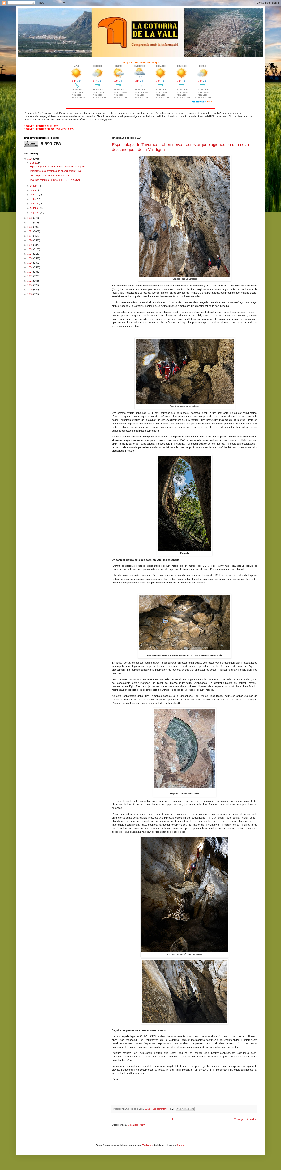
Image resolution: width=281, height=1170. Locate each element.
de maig (34, 194)
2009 (30, 289)
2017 (30, 253)
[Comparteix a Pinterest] (193, 1109)
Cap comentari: (160, 1109)
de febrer (35, 208)
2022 (30, 231)
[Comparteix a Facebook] (189, 1109)
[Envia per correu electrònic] (178, 1109)
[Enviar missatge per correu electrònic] (171, 1109)
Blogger (180, 1145)
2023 (30, 227)
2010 (30, 285)
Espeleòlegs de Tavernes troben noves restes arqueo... (58, 166)
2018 (30, 249)
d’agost (34, 162)
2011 (30, 280)
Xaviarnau (147, 1145)
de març (34, 203)
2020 (30, 240)
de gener (35, 212)
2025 (30, 218)
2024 (30, 222)
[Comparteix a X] (185, 1109)
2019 (30, 245)
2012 (30, 276)
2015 (30, 262)
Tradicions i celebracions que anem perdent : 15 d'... (57, 171)
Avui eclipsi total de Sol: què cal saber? (50, 175)
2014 (30, 267)
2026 (30, 158)
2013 (30, 271)
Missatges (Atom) (137, 1125)
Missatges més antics (245, 1119)
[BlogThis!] (182, 1109)
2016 (30, 258)
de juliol (34, 185)
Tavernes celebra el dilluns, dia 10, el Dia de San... (56, 180)
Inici (172, 1119)
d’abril (33, 199)
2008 (30, 294)
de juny (34, 190)
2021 (30, 236)
